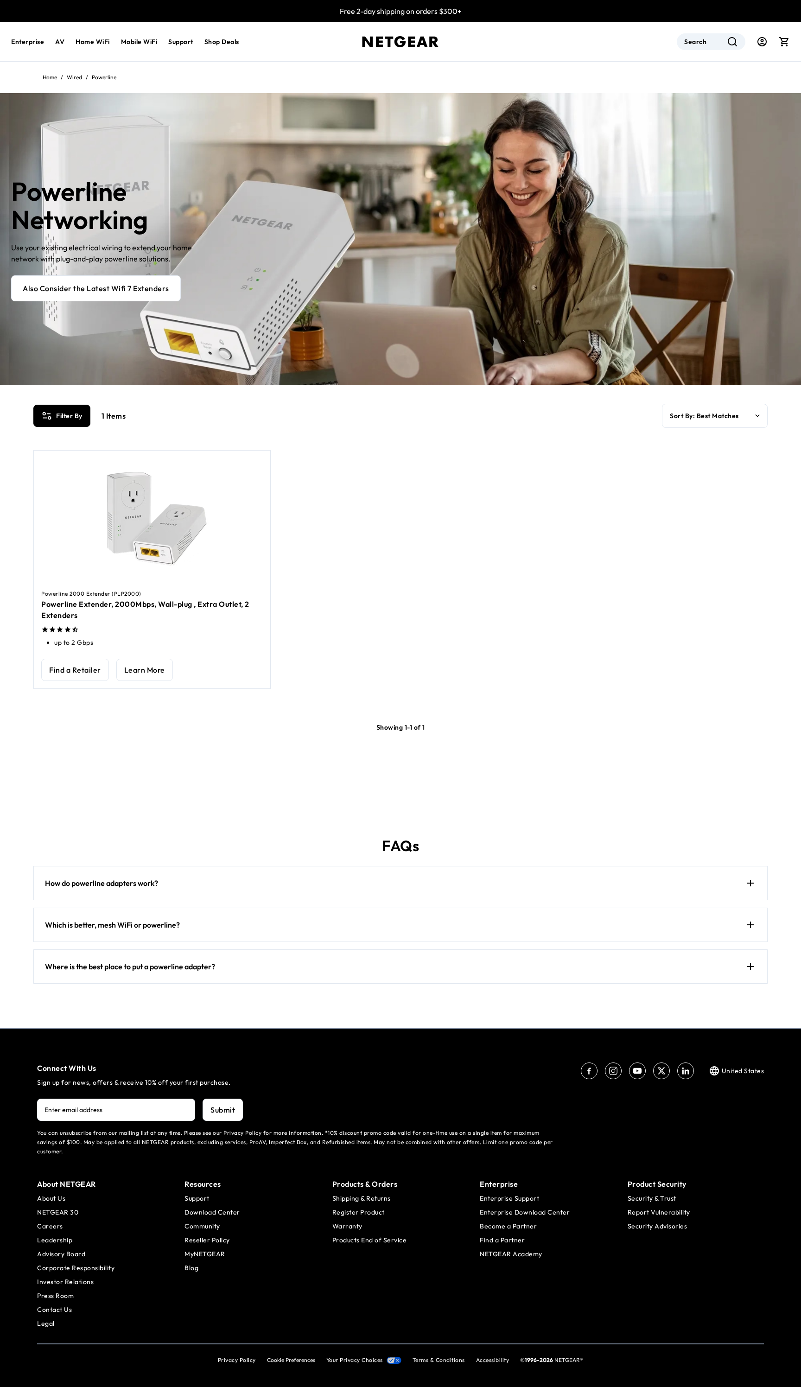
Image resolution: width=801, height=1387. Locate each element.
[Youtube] (637, 1071)
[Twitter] (661, 1071)
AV (59, 42)
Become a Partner (508, 1226)
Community (202, 1226)
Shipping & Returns (361, 1198)
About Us (51, 1198)
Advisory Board (61, 1254)
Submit (222, 1109)
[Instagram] (613, 1071)
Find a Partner (502, 1240)
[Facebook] (589, 1071)
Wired (74, 77)
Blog (191, 1268)
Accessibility (492, 1359)
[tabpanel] (400, 558)
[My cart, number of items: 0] (784, 41)
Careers (50, 1226)
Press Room (55, 1296)
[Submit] (732, 41)
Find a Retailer (75, 669)
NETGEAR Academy (511, 1254)
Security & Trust (652, 1198)
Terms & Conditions (439, 1359)
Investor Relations (65, 1282)
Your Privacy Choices (354, 1359)
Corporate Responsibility (75, 1268)
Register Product (358, 1212)
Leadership (54, 1240)
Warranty (347, 1226)
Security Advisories (657, 1226)
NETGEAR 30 (57, 1212)
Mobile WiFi (139, 42)
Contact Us (54, 1309)
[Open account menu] (762, 41)
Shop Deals (221, 42)
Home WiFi (93, 42)
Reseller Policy (207, 1240)
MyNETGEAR (204, 1254)
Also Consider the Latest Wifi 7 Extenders (96, 288)
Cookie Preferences (291, 1359)
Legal (46, 1323)
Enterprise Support (509, 1198)
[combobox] (711, 41)
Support (180, 42)
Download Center (212, 1212)
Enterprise (27, 42)
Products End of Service (369, 1240)
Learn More (144, 669)
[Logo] (400, 41)
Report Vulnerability (659, 1212)
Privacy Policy (237, 1359)
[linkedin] (685, 1071)
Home (50, 77)
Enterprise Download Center (525, 1212)
